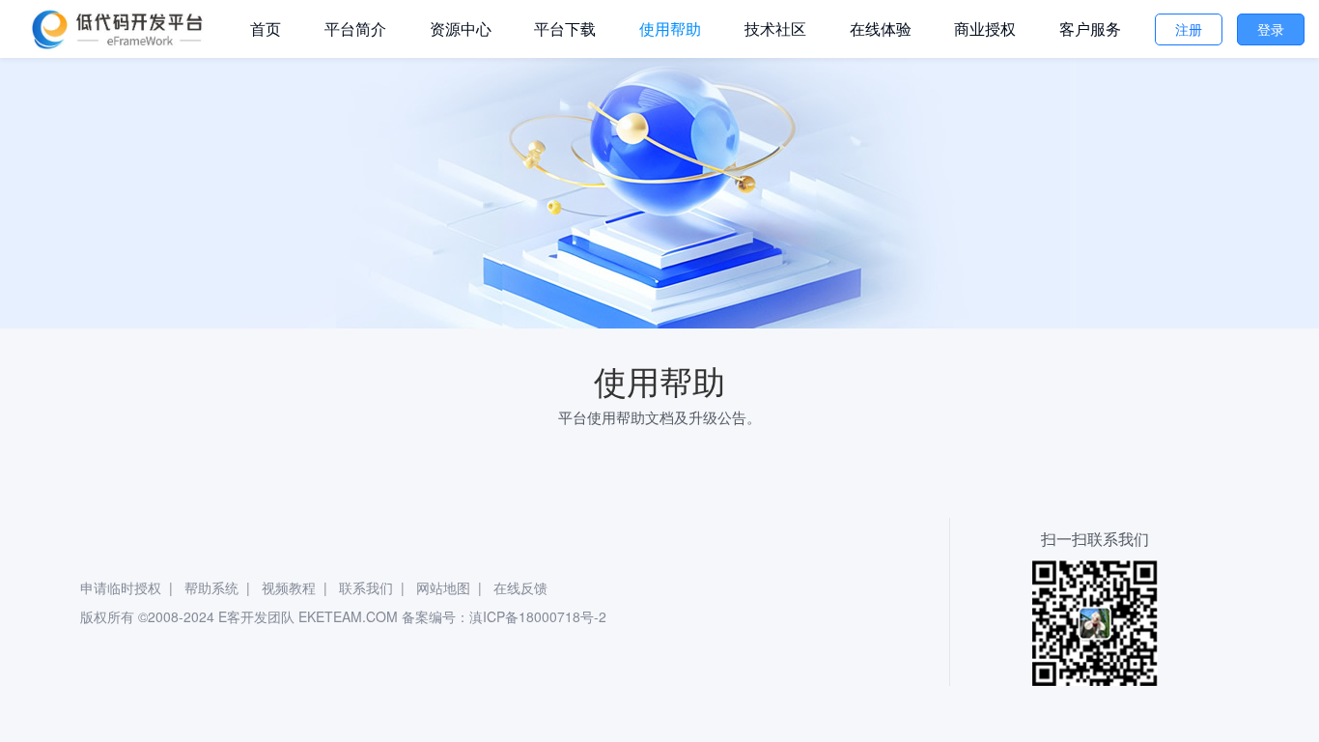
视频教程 (289, 587)
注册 (1188, 29)
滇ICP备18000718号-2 (537, 616)
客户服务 (1090, 28)
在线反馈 (520, 587)
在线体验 (881, 28)
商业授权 (985, 28)
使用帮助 (670, 28)
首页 (265, 28)
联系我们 (366, 587)
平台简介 (355, 28)
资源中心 (460, 28)
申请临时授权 (120, 587)
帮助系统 (211, 587)
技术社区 (775, 28)
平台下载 (565, 28)
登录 (1270, 29)
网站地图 (443, 587)
